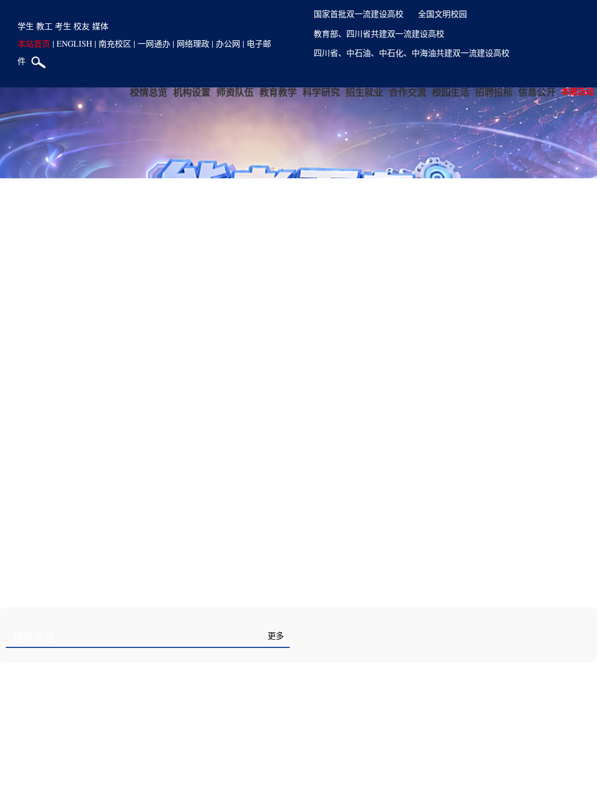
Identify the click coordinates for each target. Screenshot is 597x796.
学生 (25, 25)
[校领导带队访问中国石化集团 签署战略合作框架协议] (148, 784)
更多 (276, 636)
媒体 (100, 25)
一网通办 (154, 43)
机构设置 (191, 91)
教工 (44, 25)
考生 (63, 25)
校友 (81, 25)
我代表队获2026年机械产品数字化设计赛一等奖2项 (412, 700)
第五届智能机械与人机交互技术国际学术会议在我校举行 (423, 767)
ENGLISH (74, 43)
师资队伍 (235, 91)
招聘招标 (493, 91)
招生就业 (364, 91)
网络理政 (193, 43)
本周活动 (577, 91)
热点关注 (34, 638)
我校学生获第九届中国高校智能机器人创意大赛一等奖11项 (428, 733)
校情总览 (148, 91)
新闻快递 (335, 638)
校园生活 (450, 91)
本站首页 (33, 43)
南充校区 (115, 43)
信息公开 (537, 91)
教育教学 (278, 91)
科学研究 (321, 91)
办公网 (228, 43)
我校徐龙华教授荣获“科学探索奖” (376, 667)
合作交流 (407, 91)
